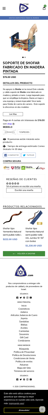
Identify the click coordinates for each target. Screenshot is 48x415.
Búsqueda (24, 349)
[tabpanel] (24, 39)
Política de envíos (24, 361)
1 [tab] (23, 57)
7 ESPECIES (24, 132)
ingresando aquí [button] (16, 403)
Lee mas (13, 114)
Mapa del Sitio (24, 368)
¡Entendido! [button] (24, 410)
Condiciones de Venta (24, 358)
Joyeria (24, 318)
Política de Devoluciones (24, 355)
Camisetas (24, 331)
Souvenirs (24, 334)
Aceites (24, 328)
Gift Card (24, 337)
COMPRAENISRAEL (27, 387)
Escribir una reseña (24, 190)
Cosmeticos (24, 309)
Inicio (24, 306)
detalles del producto (17, 83)
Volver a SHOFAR (26, 254)
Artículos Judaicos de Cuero (24, 315)
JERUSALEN (9, 132)
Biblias (24, 325)
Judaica (24, 312)
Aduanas (24, 365)
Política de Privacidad (24, 352)
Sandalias (24, 321)
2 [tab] (25, 57)
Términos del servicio (24, 371)
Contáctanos (24, 341)
